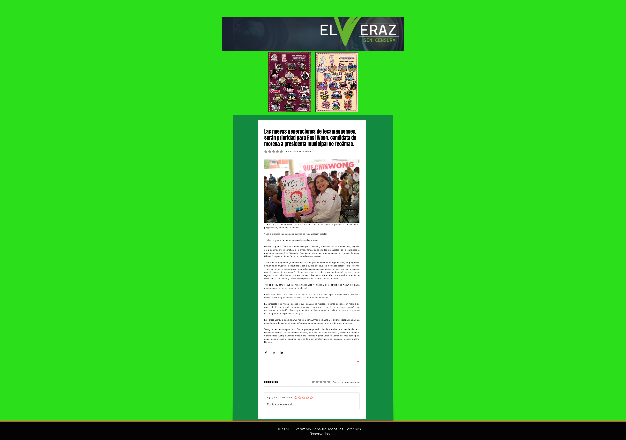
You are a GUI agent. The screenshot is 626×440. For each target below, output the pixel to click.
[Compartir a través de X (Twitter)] (273, 352)
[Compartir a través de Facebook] (265, 352)
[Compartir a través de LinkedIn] (281, 352)
